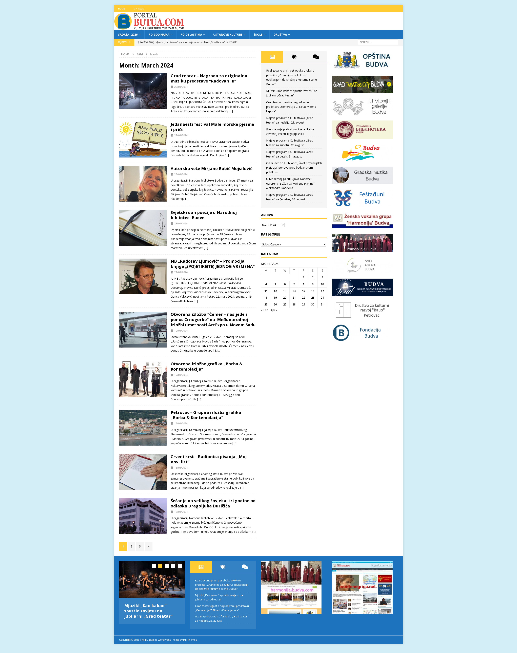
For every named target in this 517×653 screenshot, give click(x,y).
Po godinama (159, 34)
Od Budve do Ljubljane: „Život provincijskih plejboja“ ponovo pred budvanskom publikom (294, 167)
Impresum (138, 8)
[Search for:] (378, 42)
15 (303, 291)
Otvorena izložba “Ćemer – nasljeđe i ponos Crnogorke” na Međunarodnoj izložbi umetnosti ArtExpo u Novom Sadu (213, 320)
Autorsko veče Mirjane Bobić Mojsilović (211, 168)
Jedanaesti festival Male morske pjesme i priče (212, 127)
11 (266, 291)
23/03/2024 (181, 223)
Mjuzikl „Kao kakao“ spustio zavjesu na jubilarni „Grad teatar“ (148, 611)
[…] (231, 111)
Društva (280, 34)
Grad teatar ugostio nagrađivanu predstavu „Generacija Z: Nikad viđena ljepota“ (291, 106)
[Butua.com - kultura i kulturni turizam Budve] (149, 28)
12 (275, 291)
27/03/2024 (181, 87)
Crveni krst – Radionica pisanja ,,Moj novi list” (209, 459)
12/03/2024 (181, 512)
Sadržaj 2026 (128, 34)
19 (275, 297)
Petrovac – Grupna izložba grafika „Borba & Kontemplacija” (206, 415)
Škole (258, 34)
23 (312, 297)
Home (121, 8)
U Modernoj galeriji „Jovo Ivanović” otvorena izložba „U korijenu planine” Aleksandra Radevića (290, 183)
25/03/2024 (181, 174)
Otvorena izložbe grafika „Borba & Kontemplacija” (207, 366)
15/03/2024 (181, 423)
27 (284, 304)
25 (266, 304)
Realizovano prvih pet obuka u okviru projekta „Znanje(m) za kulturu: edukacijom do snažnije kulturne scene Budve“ (221, 585)
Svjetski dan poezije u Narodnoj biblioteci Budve (204, 215)
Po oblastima (191, 34)
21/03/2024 (181, 272)
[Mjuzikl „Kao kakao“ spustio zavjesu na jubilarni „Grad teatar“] (152, 579)
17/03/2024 (181, 375)
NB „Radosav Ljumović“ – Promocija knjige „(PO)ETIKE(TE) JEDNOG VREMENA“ (213, 263)
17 (322, 291)
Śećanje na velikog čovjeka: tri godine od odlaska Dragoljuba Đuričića (213, 503)
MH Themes (190, 638)
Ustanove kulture (228, 34)
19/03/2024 (181, 330)
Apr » (274, 310)
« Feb (264, 310)
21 (294, 297)
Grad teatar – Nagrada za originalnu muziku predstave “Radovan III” (209, 78)
